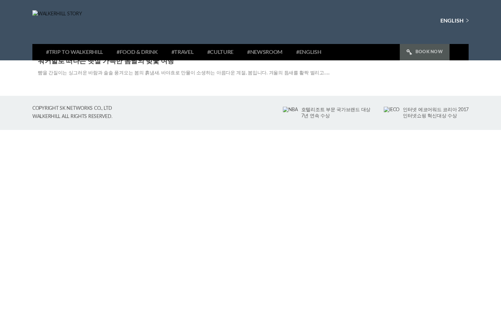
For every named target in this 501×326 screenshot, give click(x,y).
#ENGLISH (308, 52)
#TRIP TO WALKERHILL (74, 52)
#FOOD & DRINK (137, 52)
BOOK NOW (429, 52)
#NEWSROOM (265, 52)
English (452, 21)
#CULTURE (220, 52)
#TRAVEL (182, 52)
